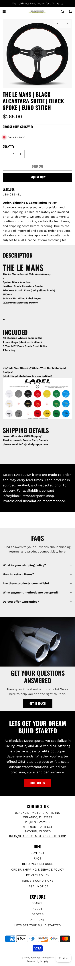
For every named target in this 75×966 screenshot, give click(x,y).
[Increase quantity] (20, 154)
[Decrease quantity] (7, 154)
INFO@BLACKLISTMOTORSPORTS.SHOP (37, 836)
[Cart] (70, 11)
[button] (58, 24)
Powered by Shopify (37, 961)
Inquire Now (38, 177)
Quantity (8, 146)
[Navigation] (4, 11)
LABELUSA (9, 189)
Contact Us (37, 783)
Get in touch (37, 703)
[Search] (62, 11)
